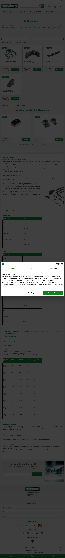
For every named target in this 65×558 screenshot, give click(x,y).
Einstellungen (31, 293)
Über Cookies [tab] (54, 268)
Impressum (5, 286)
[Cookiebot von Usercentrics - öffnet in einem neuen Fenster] (56, 264)
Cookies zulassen (53, 293)
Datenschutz (13, 286)
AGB (19, 286)
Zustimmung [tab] (11, 268)
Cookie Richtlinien (57, 284)
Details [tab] (32, 268)
